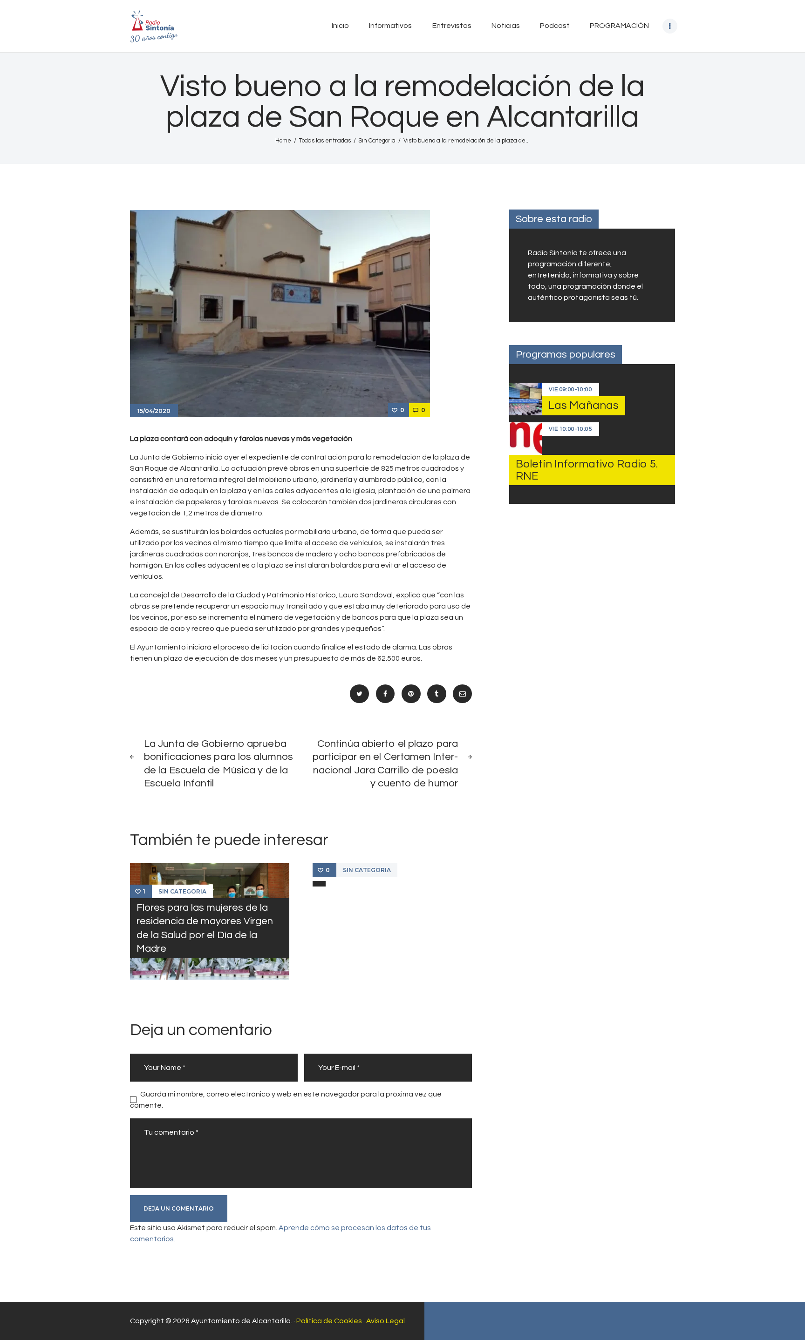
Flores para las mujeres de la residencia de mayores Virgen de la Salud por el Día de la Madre (204, 928)
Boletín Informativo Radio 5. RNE (587, 470)
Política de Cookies (329, 1321)
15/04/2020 (154, 410)
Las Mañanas (583, 405)
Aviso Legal (385, 1321)
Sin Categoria (377, 140)
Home (283, 140)
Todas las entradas (325, 140)
